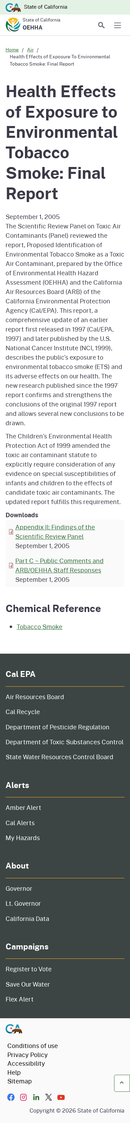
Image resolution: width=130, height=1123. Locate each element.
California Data (27, 918)
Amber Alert (23, 807)
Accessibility (26, 1063)
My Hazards (23, 837)
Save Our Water (28, 984)
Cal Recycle (23, 711)
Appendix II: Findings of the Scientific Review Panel (55, 531)
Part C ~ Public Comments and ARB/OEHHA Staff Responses (59, 565)
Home (12, 49)
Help (14, 1072)
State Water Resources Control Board (59, 756)
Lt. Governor (23, 903)
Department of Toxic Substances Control (64, 741)
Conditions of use (32, 1045)
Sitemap (19, 1081)
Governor (19, 888)
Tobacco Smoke (39, 626)
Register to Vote (29, 968)
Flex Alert (20, 999)
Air (30, 49)
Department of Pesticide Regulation (58, 726)
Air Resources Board (35, 696)
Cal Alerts (20, 822)
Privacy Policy (27, 1054)
